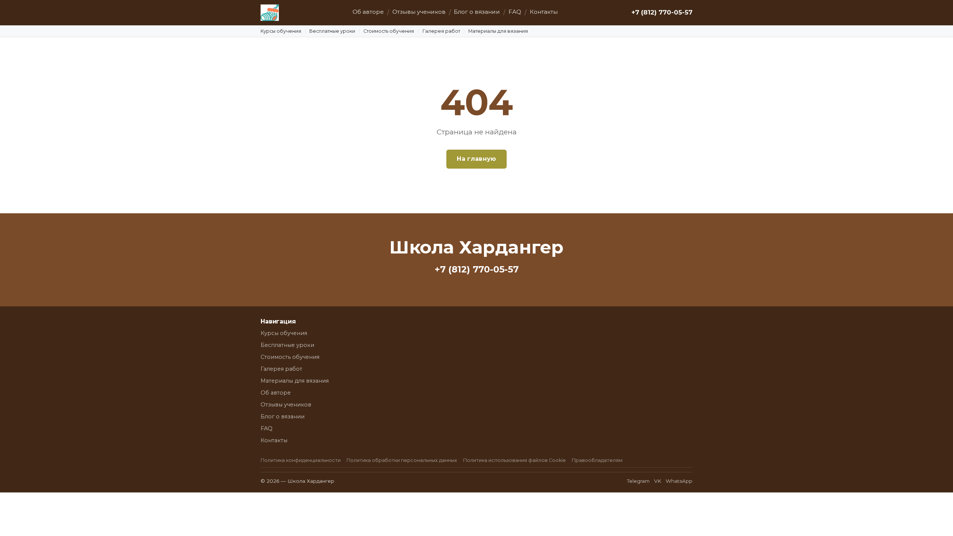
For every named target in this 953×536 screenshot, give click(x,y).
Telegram (638, 481)
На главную (476, 158)
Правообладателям (597, 460)
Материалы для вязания (498, 31)
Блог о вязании (477, 11)
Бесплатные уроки (332, 31)
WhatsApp (679, 481)
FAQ (515, 11)
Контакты (544, 11)
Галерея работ (441, 31)
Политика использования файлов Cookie (514, 460)
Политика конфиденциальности (301, 460)
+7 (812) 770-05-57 (661, 12)
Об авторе (368, 11)
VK (657, 481)
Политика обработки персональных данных (402, 460)
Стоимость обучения (388, 31)
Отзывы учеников (419, 11)
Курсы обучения (281, 31)
